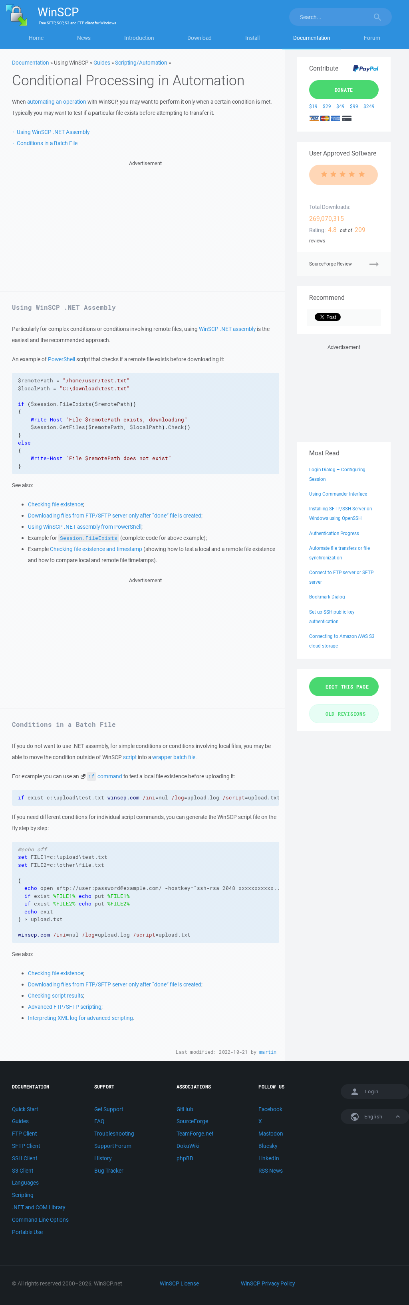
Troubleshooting (114, 1133)
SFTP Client (26, 1146)
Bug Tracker (108, 1170)
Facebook (270, 1109)
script (130, 757)
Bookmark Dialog (327, 597)
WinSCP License (179, 1283)
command (105, 776)
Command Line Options (40, 1219)
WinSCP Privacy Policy (268, 1283)
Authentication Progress (334, 533)
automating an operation (56, 101)
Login (372, 1091)
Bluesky (267, 1146)
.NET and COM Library (38, 1207)
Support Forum (112, 1146)
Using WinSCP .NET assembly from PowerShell (84, 526)
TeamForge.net (195, 1133)
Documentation (311, 37)
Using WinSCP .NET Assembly (53, 132)
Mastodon (270, 1133)
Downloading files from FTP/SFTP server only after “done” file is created (114, 515)
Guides (101, 62)
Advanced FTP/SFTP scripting (64, 1006)
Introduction (139, 37)
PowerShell (61, 359)
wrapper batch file (173, 757)
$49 (340, 106)
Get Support (108, 1109)
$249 (369, 106)
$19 (313, 106)
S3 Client (22, 1170)
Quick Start (25, 1109)
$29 (327, 106)
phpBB (185, 1158)
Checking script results (55, 995)
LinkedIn (268, 1158)
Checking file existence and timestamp (96, 549)
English (373, 1116)
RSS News (270, 1170)
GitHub (185, 1109)
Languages (25, 1182)
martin (267, 1052)
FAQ (99, 1121)
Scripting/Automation (141, 62)
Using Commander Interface (338, 494)
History (102, 1158)
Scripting (23, 1195)
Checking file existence (55, 504)
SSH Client (24, 1158)
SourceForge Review (330, 264)
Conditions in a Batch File (47, 143)
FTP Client (24, 1133)
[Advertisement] (145, 224)
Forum (372, 37)
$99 (354, 106)
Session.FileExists (88, 538)
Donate (344, 90)
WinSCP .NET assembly (227, 329)
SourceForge (192, 1121)
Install (252, 37)
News (84, 37)
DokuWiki (188, 1146)
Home (36, 37)
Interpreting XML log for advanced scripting (80, 1018)
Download (199, 37)
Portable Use (27, 1232)
